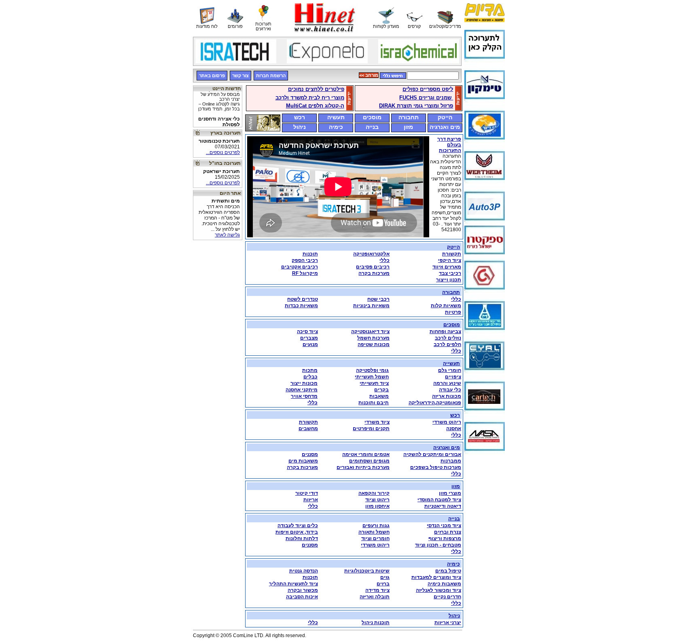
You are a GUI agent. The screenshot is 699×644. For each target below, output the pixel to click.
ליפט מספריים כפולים (427, 89)
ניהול (299, 127)
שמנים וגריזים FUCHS (426, 98)
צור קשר (240, 75)
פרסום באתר (212, 75)
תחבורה (408, 117)
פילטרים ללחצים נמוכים (316, 89)
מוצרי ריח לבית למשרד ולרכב (309, 98)
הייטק (445, 117)
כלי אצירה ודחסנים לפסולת (218, 126)
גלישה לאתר (227, 235)
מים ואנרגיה (445, 127)
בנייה (372, 127)
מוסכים (372, 117)
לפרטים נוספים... (223, 152)
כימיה (336, 127)
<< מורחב (368, 75)
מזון (408, 127)
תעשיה (336, 117)
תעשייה (451, 363)
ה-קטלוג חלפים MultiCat (315, 106)
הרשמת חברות (271, 75)
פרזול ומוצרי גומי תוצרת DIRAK (416, 106)
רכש (299, 117)
